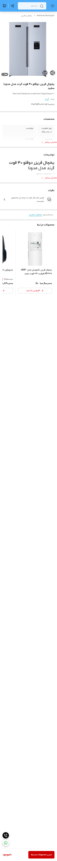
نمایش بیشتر (51, 142)
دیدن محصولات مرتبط (41, 854)
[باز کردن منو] (51, 5)
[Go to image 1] (5, 74)
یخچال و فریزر (26, 15)
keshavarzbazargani (45, 15)
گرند (47, 99)
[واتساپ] (6, 843)
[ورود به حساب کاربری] (12, 6)
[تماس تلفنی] (6, 835)
